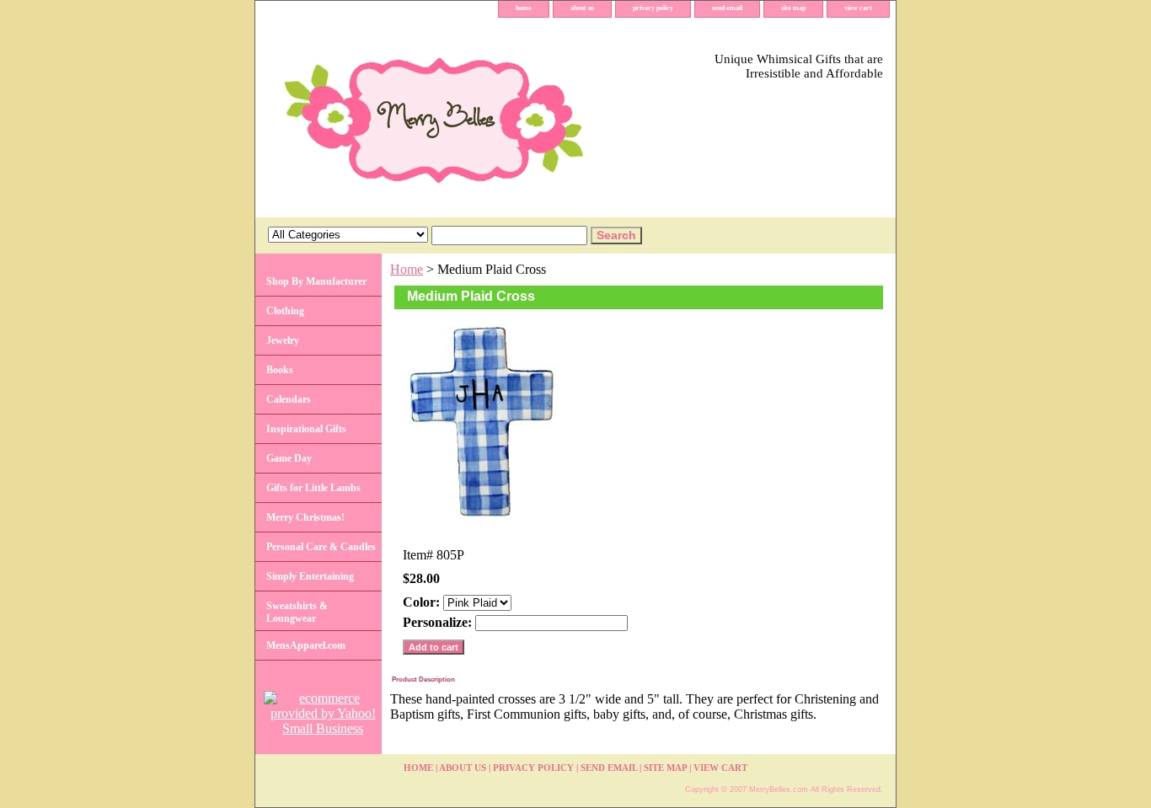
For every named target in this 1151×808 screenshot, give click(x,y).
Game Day (289, 458)
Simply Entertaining (310, 576)
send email (727, 8)
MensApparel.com (305, 645)
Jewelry (282, 340)
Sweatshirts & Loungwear (297, 612)
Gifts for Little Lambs (313, 488)
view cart (858, 8)
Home (406, 269)
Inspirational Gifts (306, 429)
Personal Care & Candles (321, 547)
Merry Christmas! (305, 517)
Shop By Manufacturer (316, 281)
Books (279, 370)
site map (793, 8)
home (524, 8)
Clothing (285, 311)
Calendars (288, 399)
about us (582, 8)
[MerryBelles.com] (466, 117)
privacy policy (653, 8)
